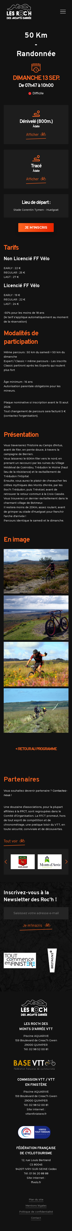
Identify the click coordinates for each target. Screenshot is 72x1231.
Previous (6, 862)
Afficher (32, 134)
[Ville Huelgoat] (22, 861)
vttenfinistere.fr (36, 1113)
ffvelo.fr (36, 1182)
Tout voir (11, 841)
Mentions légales (36, 1205)
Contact (36, 1217)
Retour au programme (36, 749)
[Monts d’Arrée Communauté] (49, 861)
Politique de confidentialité (36, 1211)
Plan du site (36, 1199)
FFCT (23, 811)
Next (66, 862)
